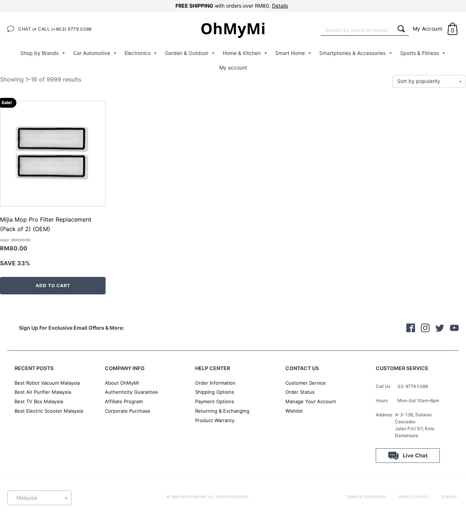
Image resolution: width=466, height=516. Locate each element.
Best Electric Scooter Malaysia (49, 411)
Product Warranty (214, 420)
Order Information (215, 383)
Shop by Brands (39, 53)
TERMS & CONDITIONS (366, 497)
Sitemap (449, 497)
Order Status (300, 392)
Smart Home (290, 53)
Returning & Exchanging (222, 411)
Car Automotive (91, 53)
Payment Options (214, 401)
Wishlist (294, 411)
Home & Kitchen (242, 53)
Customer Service (305, 383)
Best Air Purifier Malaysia (43, 392)
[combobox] (357, 29)
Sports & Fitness (419, 53)
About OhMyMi (122, 383)
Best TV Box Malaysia (39, 401)
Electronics (137, 53)
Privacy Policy (414, 497)
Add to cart (53, 285)
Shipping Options (214, 392)
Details (280, 6)
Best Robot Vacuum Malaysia (47, 383)
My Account (428, 28)
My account (233, 67)
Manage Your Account (310, 401)
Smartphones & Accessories (352, 53)
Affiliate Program (124, 401)
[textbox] (39, 498)
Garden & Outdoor (186, 53)
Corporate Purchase (127, 411)
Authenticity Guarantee (131, 392)
